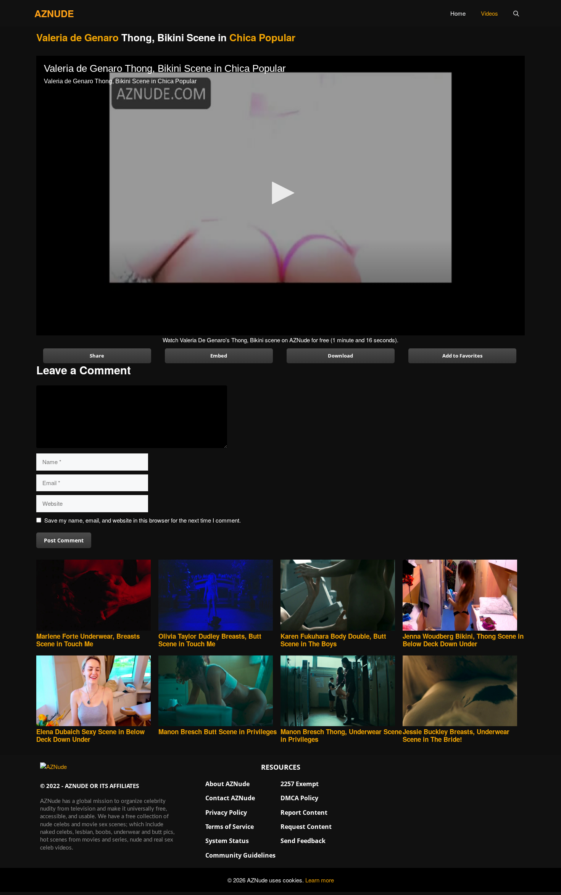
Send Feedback (303, 841)
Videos (489, 13)
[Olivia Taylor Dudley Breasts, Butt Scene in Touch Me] (219, 596)
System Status (227, 841)
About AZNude (227, 784)
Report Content (303, 812)
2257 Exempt (299, 784)
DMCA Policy (299, 798)
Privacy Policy (226, 812)
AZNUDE (54, 13)
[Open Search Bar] (516, 13)
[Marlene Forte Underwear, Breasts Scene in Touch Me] (97, 596)
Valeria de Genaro (77, 37)
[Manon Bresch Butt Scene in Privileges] (219, 691)
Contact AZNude (230, 798)
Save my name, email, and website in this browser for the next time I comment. (142, 520)
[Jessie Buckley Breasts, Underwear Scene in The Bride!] (464, 691)
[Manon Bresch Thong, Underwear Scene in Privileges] (341, 691)
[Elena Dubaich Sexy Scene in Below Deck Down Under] (97, 691)
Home (458, 13)
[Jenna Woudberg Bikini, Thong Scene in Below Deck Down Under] (464, 596)
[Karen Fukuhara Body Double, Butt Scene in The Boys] (341, 596)
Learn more (319, 880)
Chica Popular (262, 37)
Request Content (306, 826)
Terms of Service (229, 826)
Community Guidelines (240, 855)
